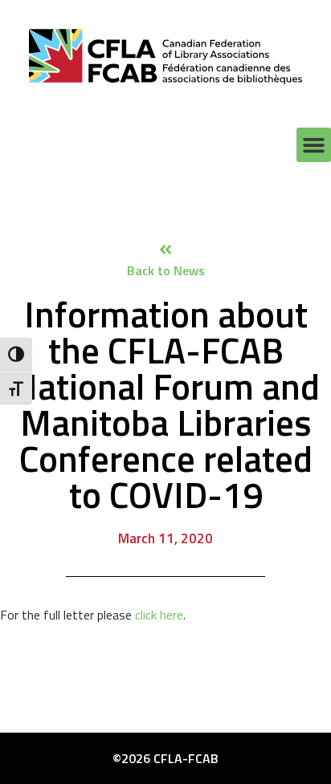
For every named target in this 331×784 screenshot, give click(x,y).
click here (159, 614)
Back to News (166, 270)
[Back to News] (165, 249)
